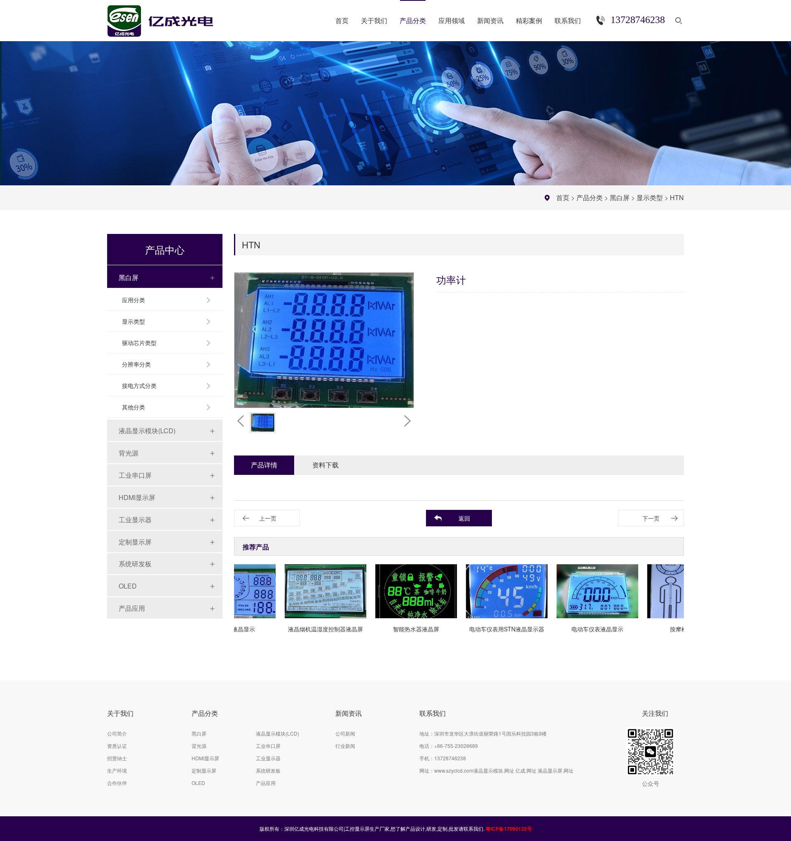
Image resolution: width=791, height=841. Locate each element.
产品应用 (132, 608)
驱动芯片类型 (139, 343)
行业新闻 (345, 745)
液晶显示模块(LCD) (147, 430)
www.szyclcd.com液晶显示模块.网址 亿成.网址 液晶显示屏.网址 (503, 770)
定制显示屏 (135, 542)
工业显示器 (135, 519)
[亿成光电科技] (168, 17)
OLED (128, 586)
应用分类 (133, 300)
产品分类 (589, 197)
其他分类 (133, 407)
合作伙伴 (117, 782)
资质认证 (117, 745)
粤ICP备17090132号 (509, 828)
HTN (677, 197)
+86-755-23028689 (456, 745)
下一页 (651, 518)
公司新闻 (345, 733)
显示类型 (650, 197)
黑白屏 (620, 197)
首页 (562, 197)
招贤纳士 (117, 758)
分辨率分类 (136, 364)
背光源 (128, 453)
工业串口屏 (135, 475)
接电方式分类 (139, 385)
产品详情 (264, 465)
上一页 (267, 518)
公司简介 (117, 733)
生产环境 (117, 770)
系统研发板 (135, 563)
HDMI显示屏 (137, 497)
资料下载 (325, 465)
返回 (464, 518)
